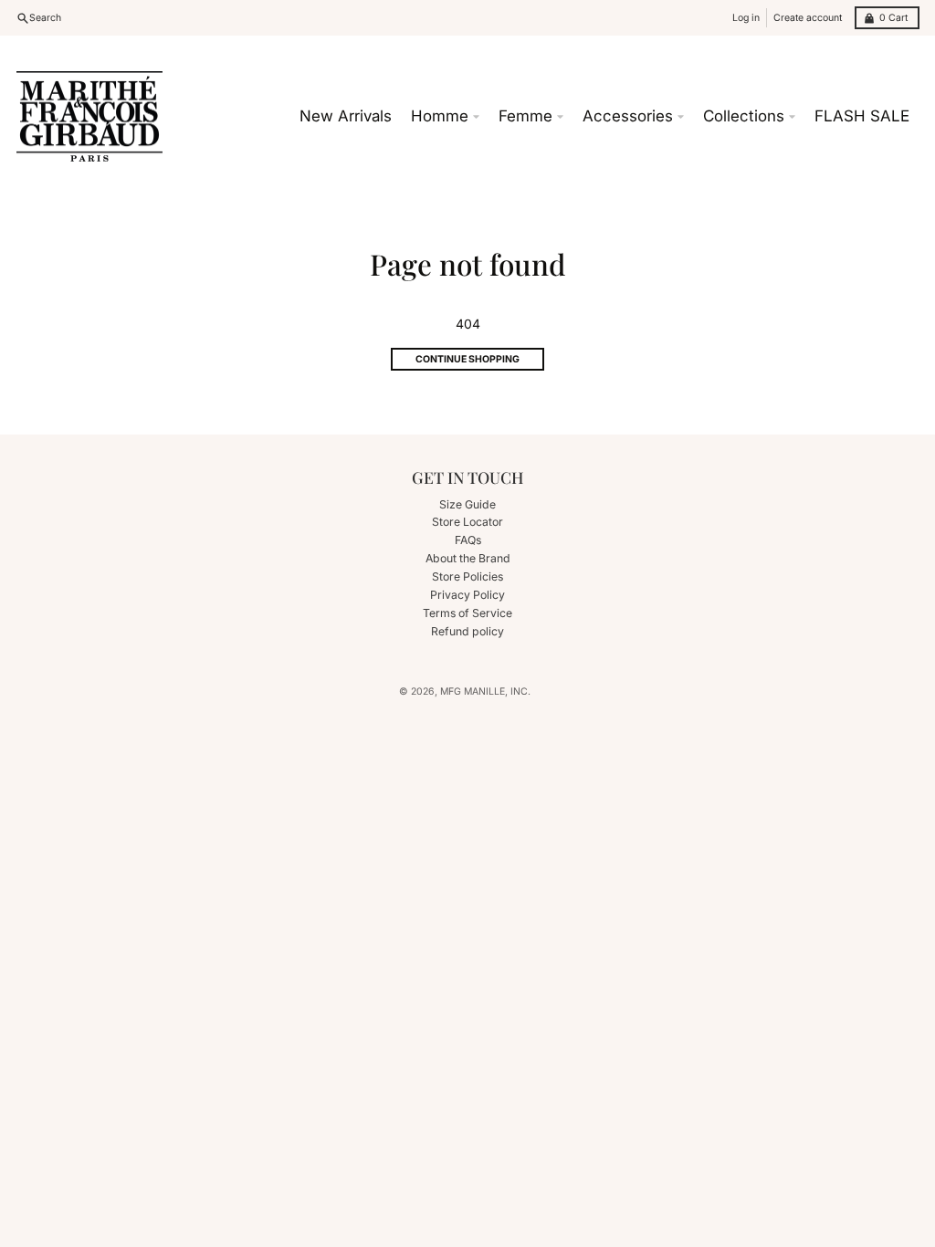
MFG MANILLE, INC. (485, 691)
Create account (807, 18)
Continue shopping (467, 359)
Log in (746, 18)
